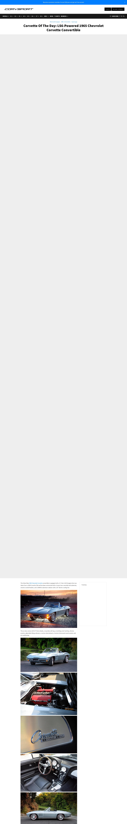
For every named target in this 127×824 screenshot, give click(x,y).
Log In (108, 9)
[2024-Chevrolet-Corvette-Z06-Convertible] (84, 597)
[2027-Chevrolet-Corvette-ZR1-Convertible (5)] (84, 604)
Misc (45, 16)
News (51, 16)
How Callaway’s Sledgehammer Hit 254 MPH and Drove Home (96, 611)
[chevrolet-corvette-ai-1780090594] (84, 611)
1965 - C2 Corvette (65, 22)
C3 (19, 16)
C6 (32, 16)
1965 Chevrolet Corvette (35, 583)
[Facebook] (120, 16)
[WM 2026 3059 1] (84, 619)
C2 (15, 16)
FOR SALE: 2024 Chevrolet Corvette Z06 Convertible (94, 597)
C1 (11, 16)
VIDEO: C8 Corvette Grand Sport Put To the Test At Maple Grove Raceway (96, 590)
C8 (41, 16)
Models (5, 16)
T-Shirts (57, 16)
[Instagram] (122, 16)
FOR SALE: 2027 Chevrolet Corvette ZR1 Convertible (94, 604)
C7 (36, 16)
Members (64, 16)
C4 (24, 16)
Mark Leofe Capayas (55, 22)
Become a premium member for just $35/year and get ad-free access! (63, 2)
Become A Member (118, 9)
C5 (28, 16)
